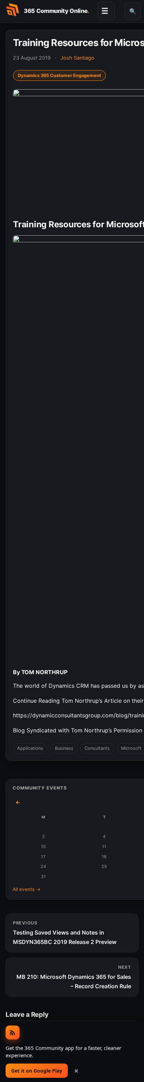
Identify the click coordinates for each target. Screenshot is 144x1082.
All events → (27, 889)
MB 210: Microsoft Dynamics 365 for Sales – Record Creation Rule (73, 977)
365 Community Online (56, 10)
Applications (30, 748)
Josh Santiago (77, 58)
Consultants (97, 748)
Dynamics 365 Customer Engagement (59, 75)
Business (64, 748)
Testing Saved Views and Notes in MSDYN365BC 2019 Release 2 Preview (64, 932)
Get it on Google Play (36, 1070)
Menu (104, 10)
